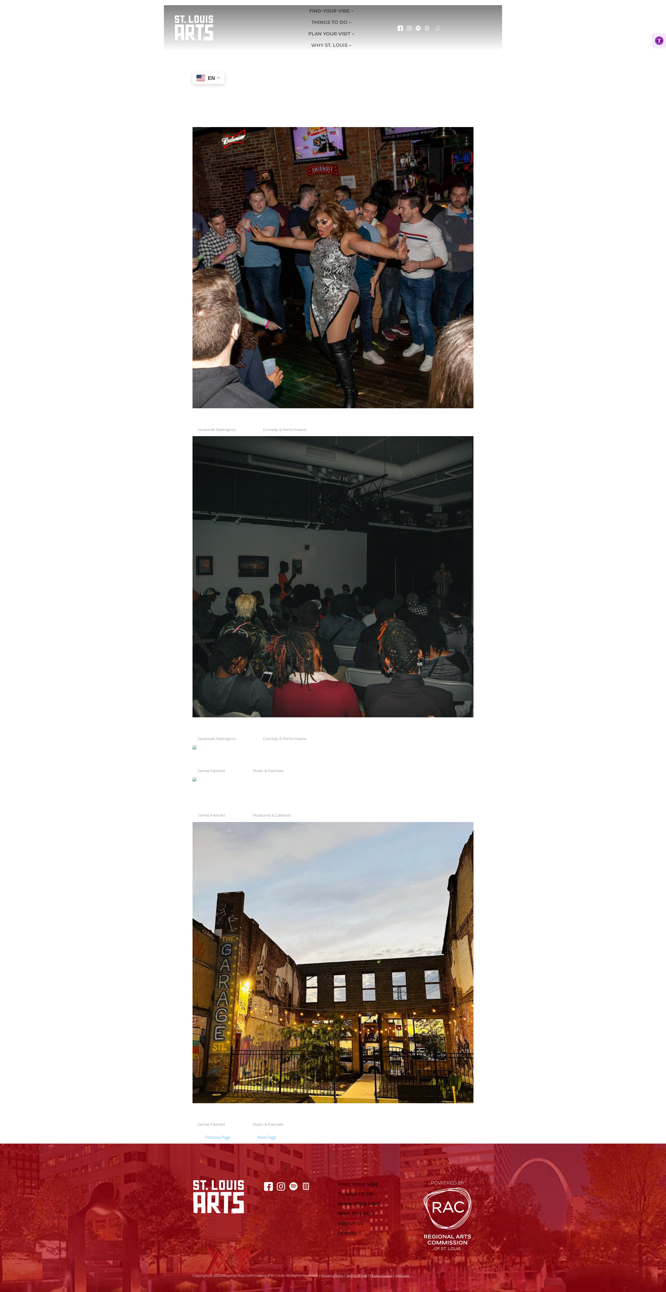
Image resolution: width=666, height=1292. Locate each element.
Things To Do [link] (329, 22)
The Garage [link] (232, 1110)
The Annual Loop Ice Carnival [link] (296, 757)
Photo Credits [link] (381, 1275)
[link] (659, 40)
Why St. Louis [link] (329, 45)
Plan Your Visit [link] (329, 34)
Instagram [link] (409, 28)
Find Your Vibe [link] (329, 11)
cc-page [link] (427, 28)
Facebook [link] (400, 28)
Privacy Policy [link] (332, 1275)
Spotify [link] (418, 28)
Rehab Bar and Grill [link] (264, 416)
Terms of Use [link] (356, 1275)
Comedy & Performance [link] (284, 429)
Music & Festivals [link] (268, 770)
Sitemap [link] (402, 1275)
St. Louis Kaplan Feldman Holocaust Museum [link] (320, 795)
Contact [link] (349, 1233)
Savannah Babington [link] (217, 429)
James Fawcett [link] (211, 770)
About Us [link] (350, 1223)
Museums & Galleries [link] (272, 815)
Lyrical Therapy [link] (249, 725)
